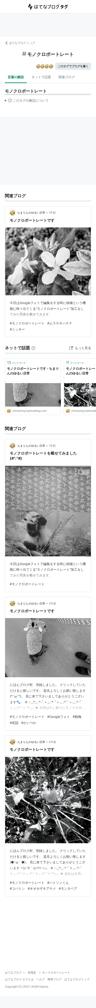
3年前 (52, 603)
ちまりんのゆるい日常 (31, 212)
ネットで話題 (41, 77)
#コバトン (17, 888)
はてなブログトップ (76, 979)
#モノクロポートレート (27, 323)
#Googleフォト (58, 717)
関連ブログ (66, 77)
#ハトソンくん (58, 883)
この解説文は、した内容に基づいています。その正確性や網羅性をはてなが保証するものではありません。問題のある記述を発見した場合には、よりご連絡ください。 (27, 101)
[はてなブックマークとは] (33, 347)
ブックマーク (16, 362)
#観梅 (77, 717)
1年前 (52, 212)
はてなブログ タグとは (19, 979)
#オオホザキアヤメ (42, 888)
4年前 (52, 742)
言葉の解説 (16, 77)
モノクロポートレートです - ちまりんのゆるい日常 (33, 370)
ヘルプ (40, 979)
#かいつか (28, 723)
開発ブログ (55, 979)
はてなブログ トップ (22, 43)
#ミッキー (17, 329)
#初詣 (14, 723)
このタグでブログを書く (73, 66)
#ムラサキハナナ (59, 323)
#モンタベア (68, 888)
